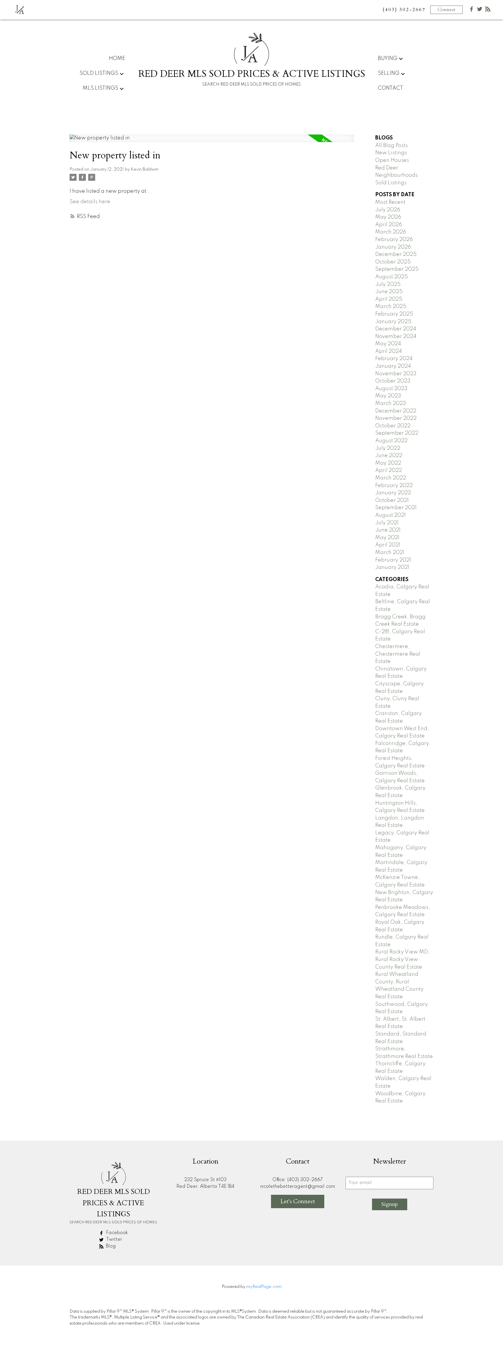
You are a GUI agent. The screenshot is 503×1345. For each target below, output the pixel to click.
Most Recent (390, 202)
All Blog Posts (391, 145)
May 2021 (387, 537)
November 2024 (396, 336)
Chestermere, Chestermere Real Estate (397, 654)
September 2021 (396, 507)
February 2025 (394, 314)
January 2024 (393, 366)
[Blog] (487, 10)
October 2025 (393, 262)
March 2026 (390, 232)
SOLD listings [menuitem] (98, 73)
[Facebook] (471, 10)
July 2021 (386, 522)
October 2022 (392, 426)
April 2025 (388, 299)
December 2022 (395, 411)
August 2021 (390, 515)
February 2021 (393, 560)
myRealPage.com (263, 1287)
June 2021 (388, 530)
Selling (388, 73)
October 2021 (392, 500)
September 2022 (396, 433)
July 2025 (388, 284)
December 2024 (395, 329)
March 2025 (390, 306)
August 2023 (391, 388)
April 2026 (388, 224)
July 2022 (387, 448)
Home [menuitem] (117, 58)
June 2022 (388, 455)
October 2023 (392, 381)
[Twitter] (479, 10)
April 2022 (388, 470)
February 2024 (394, 358)
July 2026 (387, 210)
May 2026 (388, 217)
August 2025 (391, 276)
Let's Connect (297, 1201)
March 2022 (390, 478)
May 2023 (388, 396)
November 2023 (396, 373)
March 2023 (390, 403)
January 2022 (393, 492)
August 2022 (391, 440)
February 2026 (394, 239)
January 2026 (393, 247)
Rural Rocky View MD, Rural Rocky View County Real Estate (402, 959)
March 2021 (389, 552)
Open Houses (392, 160)
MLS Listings (100, 88)
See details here (90, 201)
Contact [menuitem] (390, 88)
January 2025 (393, 321)
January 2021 (392, 567)
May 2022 (388, 463)
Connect (446, 9)
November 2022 (396, 418)
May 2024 (388, 343)
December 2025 (396, 254)
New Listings (391, 152)
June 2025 (389, 291)
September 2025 (397, 269)
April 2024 (388, 351)
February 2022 (394, 485)
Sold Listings (391, 182)
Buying (387, 58)
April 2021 (387, 545)
